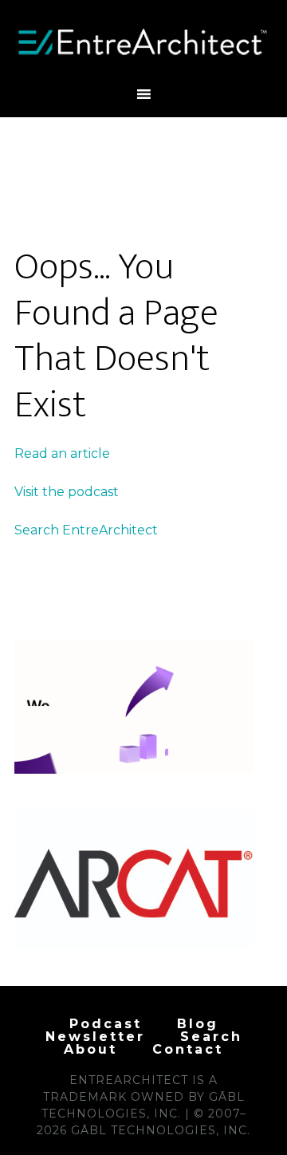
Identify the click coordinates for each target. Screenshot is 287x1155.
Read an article (62, 453)
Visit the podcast (66, 491)
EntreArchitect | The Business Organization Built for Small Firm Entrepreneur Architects (143, 42)
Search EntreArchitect (86, 530)
